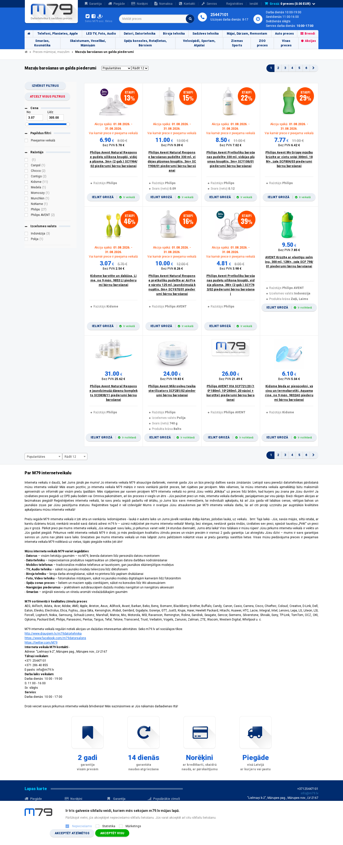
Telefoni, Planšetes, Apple (57, 33)
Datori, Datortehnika (139, 33)
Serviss (212, 4)
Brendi (310, 33)
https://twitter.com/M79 (41, 642)
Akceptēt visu (112, 833)
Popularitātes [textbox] (36, 456)
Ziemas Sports (237, 43)
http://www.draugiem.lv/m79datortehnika (53, 633)
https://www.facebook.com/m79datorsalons (55, 638)
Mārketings (133, 826)
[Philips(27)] (26, 210)
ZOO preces (262, 43)
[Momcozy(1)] (26, 193)
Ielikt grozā (113, 197)
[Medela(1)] (26, 188)
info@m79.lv (309, 793)
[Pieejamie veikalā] (26, 141)
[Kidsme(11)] (26, 182)
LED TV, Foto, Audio (101, 33)
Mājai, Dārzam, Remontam (247, 33)
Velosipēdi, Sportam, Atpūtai (199, 43)
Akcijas (310, 41)
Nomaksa (166, 4)
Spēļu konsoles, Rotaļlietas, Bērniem (145, 43)
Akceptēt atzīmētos (72, 833)
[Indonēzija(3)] (26, 234)
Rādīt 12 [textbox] (70, 456)
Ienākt (254, 4)
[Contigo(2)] (26, 177)
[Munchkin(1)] (26, 199)
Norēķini (142, 4)
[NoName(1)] (26, 204)
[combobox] (156, 19)
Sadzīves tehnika (205, 33)
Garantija (95, 4)
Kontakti (189, 4)
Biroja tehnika (174, 33)
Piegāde (119, 4)
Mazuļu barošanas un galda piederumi (104, 52)
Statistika (108, 826)
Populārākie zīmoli (166, 799)
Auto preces (284, 33)
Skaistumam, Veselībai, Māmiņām (88, 43)
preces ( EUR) (290, 4)
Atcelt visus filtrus (47, 96)
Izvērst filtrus (45, 86)
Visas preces (286, 43)
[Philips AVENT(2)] (26, 215)
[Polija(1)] (26, 239)
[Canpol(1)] (26, 166)
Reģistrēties (234, 4)
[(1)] (26, 160)
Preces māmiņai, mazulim (51, 52)
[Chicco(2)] (26, 171)
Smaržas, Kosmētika (42, 43)
